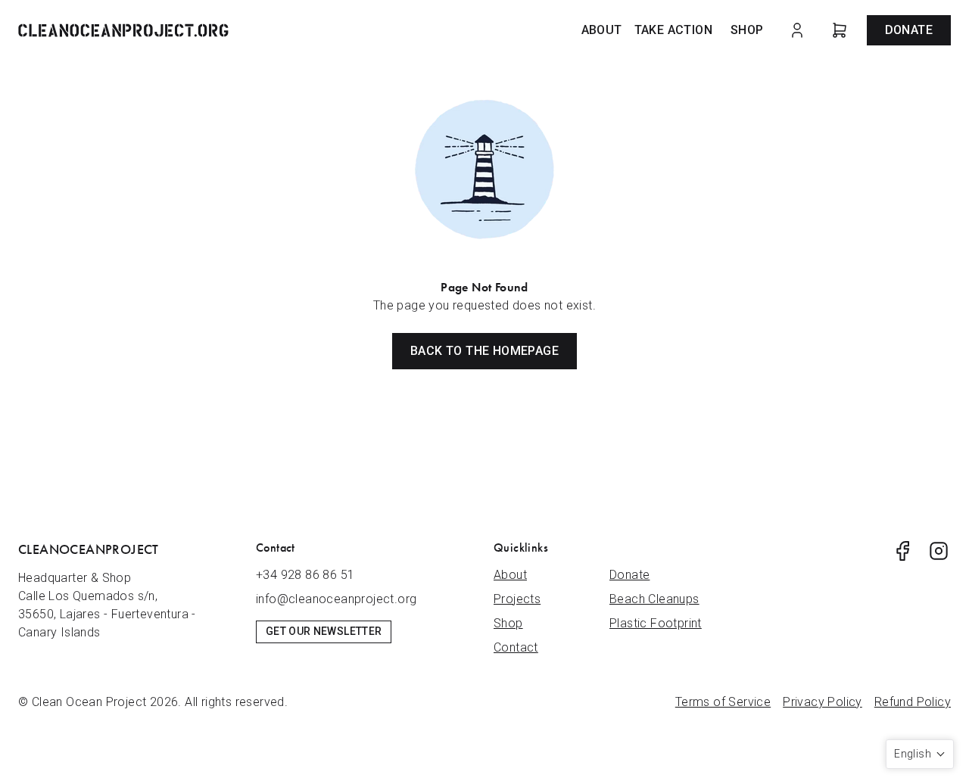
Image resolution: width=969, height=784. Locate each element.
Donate (909, 30)
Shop (747, 30)
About (601, 30)
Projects (517, 599)
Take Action (673, 30)
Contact (516, 647)
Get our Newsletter (324, 631)
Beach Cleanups (654, 599)
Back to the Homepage (484, 351)
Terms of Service (723, 702)
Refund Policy (912, 702)
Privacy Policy (822, 702)
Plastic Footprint (655, 623)
